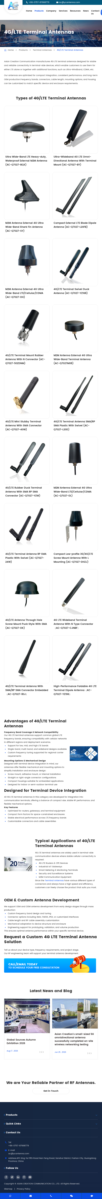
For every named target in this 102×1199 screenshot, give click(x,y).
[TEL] (51, 1196)
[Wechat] (71, 1196)
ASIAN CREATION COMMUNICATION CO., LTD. (38, 1183)
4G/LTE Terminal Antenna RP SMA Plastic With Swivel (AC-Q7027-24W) (25, 558)
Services (63, 11)
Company (51, 11)
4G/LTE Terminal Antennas (70, 50)
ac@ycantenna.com (69, 2)
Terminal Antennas (42, 50)
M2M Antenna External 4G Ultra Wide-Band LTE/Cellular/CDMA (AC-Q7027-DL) (73, 492)
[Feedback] (92, 1196)
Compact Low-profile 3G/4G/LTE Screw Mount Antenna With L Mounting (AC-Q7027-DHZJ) (73, 558)
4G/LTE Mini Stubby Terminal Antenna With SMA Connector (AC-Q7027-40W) (23, 426)
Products (39, 11)
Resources (75, 11)
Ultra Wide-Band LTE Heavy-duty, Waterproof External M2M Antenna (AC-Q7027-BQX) (26, 161)
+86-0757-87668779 (39, 2)
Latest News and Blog (51, 991)
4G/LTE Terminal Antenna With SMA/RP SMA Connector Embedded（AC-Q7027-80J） (26, 690)
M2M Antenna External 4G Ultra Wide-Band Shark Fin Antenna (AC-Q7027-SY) (24, 227)
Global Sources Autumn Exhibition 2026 (21, 1041)
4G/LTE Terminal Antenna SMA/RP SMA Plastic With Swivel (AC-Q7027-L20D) (74, 426)
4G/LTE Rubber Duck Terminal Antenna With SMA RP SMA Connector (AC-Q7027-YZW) (23, 492)
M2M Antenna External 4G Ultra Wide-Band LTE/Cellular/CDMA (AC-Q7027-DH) (24, 293)
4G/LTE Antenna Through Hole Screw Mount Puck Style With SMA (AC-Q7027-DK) (26, 624)
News (86, 11)
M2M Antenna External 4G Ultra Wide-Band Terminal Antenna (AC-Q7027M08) (73, 359)
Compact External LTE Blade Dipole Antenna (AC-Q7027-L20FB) (75, 225)
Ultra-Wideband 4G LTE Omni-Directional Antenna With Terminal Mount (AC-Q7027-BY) (75, 161)
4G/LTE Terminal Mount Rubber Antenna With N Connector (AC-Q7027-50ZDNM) (25, 359)
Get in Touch (50, 1091)
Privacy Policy (23, 1189)
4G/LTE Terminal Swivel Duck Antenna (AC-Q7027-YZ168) (71, 291)
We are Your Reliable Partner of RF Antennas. (51, 1082)
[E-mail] (31, 1196)
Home (29, 11)
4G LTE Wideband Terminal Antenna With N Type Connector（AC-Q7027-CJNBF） (73, 624)
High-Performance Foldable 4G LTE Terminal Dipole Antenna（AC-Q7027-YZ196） (75, 690)
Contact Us (95, 12)
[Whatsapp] (10, 1196)
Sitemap (8, 1189)
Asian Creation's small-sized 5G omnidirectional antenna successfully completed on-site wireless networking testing (74, 1039)
